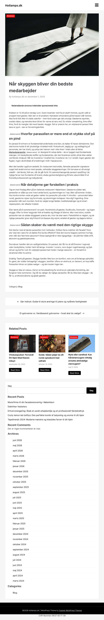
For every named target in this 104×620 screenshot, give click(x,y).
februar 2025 (19, 523)
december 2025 (20, 471)
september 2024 (21, 549)
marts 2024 (18, 580)
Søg (10, 386)
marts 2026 (18, 456)
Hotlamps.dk (13, 5)
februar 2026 (19, 461)
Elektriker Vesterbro (17, 406)
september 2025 (21, 487)
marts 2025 (18, 518)
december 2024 (20, 534)
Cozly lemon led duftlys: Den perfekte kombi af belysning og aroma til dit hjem (46, 415)
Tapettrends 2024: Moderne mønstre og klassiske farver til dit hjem (40, 419)
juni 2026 (17, 440)
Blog (20, 286)
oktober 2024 (19, 544)
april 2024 (18, 575)
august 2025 (19, 492)
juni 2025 (17, 502)
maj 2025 (17, 508)
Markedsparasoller (17, 152)
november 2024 (20, 539)
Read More (15, 370)
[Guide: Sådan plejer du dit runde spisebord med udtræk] (52, 351)
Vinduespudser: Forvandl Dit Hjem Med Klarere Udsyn (21, 357)
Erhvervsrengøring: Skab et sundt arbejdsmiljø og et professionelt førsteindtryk (46, 411)
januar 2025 (18, 528)
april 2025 (18, 513)
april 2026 (18, 450)
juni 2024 (17, 565)
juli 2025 (17, 497)
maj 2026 (17, 445)
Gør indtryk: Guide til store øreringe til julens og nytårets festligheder (53, 301)
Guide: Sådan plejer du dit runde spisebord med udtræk (51, 357)
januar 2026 (18, 466)
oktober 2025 (19, 482)
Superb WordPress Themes (70, 610)
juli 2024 (17, 560)
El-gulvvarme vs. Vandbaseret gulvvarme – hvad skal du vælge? (50, 313)
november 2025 (20, 476)
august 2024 (19, 554)
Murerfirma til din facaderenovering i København (31, 402)
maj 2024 (17, 570)
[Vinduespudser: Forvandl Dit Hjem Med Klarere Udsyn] (22, 351)
